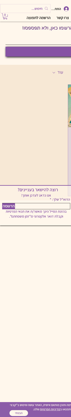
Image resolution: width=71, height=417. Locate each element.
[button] (18, 413)
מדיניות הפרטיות (50, 409)
